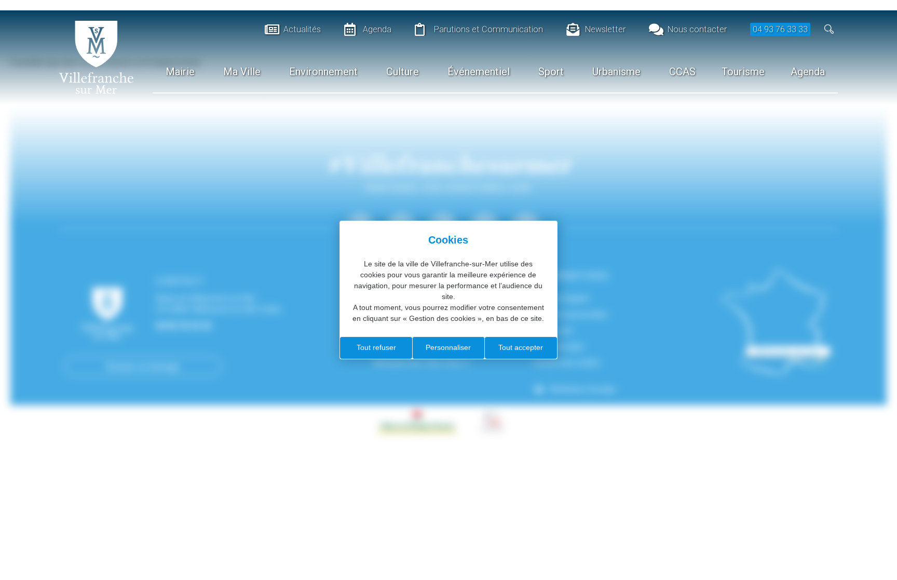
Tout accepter (520, 347)
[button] (829, 29)
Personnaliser (448, 347)
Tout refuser (376, 347)
